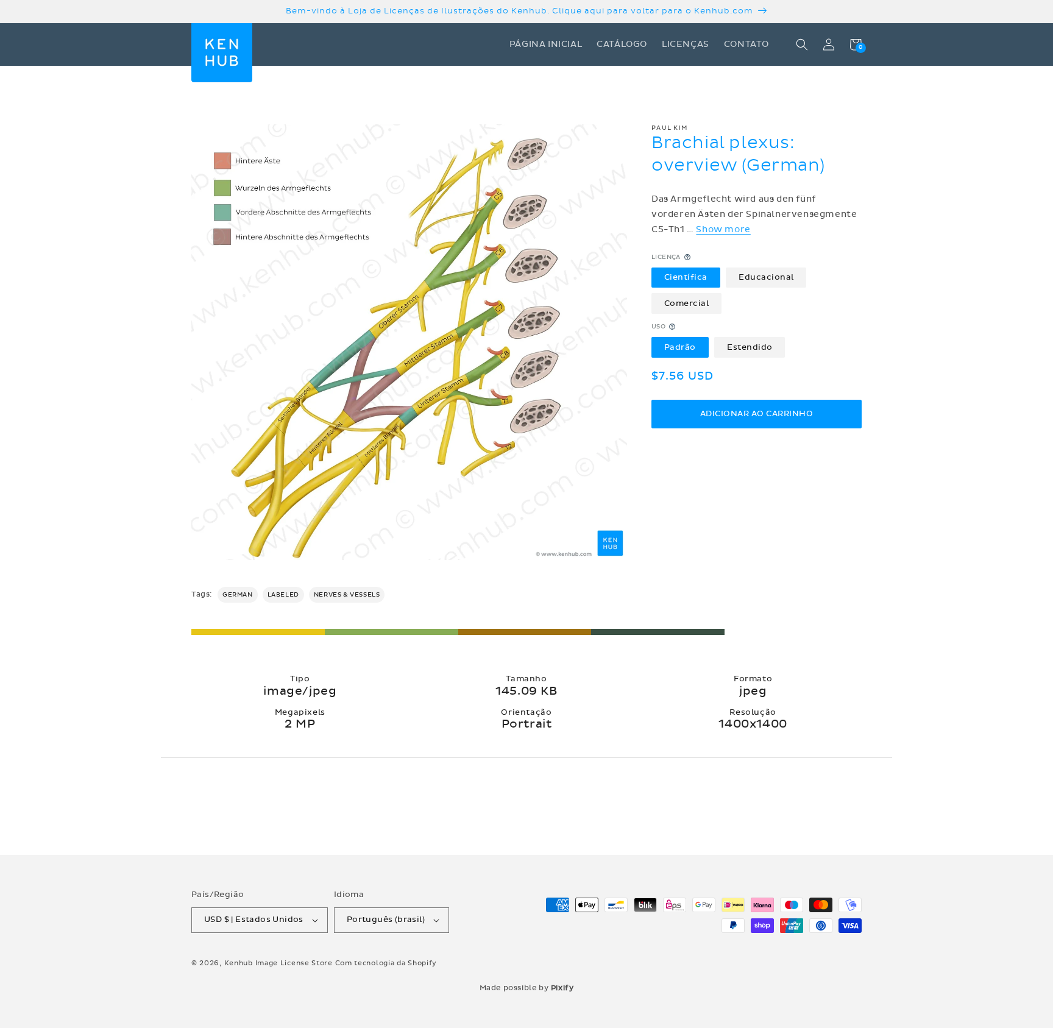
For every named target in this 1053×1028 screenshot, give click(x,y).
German (237, 594)
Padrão (680, 347)
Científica (685, 277)
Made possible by (527, 988)
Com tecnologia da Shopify (386, 963)
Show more (723, 229)
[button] (802, 44)
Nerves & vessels (347, 594)
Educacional (766, 277)
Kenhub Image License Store (278, 963)
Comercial (686, 303)
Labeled (283, 594)
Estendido (750, 347)
